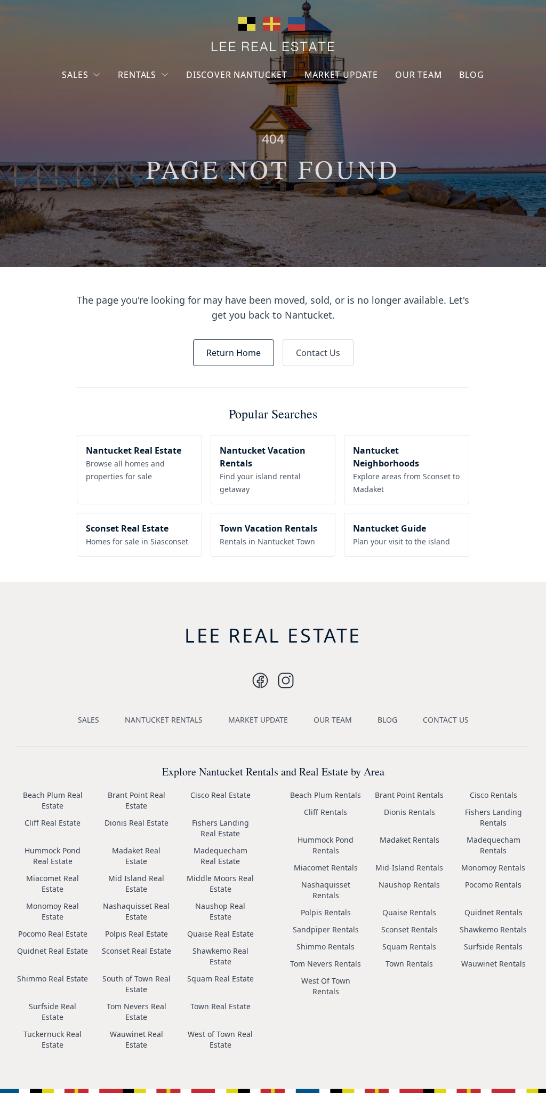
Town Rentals (409, 964)
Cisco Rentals (493, 795)
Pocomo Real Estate (52, 934)
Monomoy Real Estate (52, 911)
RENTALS (137, 75)
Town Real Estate (220, 1006)
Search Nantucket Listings (102, 138)
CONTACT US (446, 720)
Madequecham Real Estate (220, 855)
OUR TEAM (418, 75)
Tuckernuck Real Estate (52, 1039)
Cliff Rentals (325, 812)
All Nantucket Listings (109, 114)
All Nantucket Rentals (164, 125)
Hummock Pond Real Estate (53, 855)
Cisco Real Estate (220, 795)
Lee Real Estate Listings (112, 95)
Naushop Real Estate (220, 911)
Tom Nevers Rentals (325, 964)
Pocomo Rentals (493, 885)
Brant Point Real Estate (136, 800)
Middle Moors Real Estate (220, 883)
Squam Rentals (409, 946)
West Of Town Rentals (325, 986)
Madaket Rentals (409, 840)
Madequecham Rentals (493, 845)
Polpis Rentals (326, 912)
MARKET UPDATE (341, 75)
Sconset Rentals (409, 929)
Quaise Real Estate (220, 934)
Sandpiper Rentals (326, 929)
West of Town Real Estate (220, 1039)
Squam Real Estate (220, 978)
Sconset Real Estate (136, 951)
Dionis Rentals (409, 812)
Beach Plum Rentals (325, 795)
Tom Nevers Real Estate (136, 1011)
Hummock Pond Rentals (326, 845)
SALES (75, 75)
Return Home (233, 353)
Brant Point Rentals (409, 795)
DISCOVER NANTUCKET (236, 75)
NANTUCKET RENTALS (164, 720)
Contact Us (318, 353)
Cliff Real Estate (53, 823)
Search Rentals (153, 144)
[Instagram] (260, 680)
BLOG (471, 75)
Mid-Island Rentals (409, 867)
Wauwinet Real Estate (136, 1039)
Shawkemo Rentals (493, 929)
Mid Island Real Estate (136, 883)
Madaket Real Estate (136, 855)
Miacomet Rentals (326, 867)
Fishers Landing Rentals (493, 817)
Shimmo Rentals (325, 946)
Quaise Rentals (409, 912)
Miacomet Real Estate (52, 883)
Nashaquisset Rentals (325, 890)
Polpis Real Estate (136, 934)
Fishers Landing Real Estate (220, 828)
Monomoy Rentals (493, 867)
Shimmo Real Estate (52, 978)
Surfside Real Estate (52, 1011)
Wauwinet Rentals (493, 964)
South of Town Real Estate (136, 983)
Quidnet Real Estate (52, 951)
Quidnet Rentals (493, 912)
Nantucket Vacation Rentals (161, 100)
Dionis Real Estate (136, 823)
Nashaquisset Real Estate (136, 911)
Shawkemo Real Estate (220, 956)
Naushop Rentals (409, 885)
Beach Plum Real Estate (53, 800)
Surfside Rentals (493, 946)
